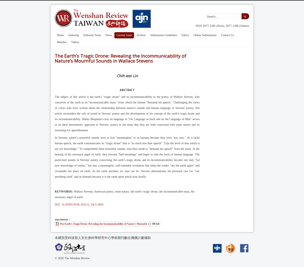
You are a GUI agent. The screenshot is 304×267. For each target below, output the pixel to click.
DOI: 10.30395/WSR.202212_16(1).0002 (79, 204)
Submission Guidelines (163, 35)
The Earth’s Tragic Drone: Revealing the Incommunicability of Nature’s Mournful (103, 223)
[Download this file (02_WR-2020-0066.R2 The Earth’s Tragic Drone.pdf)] (58, 223)
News (108, 35)
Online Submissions (205, 35)
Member (62, 42)
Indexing (73, 35)
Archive (141, 35)
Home (60, 35)
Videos (75, 42)
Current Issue (124, 35)
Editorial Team (92, 35)
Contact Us (227, 35)
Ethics (185, 35)
